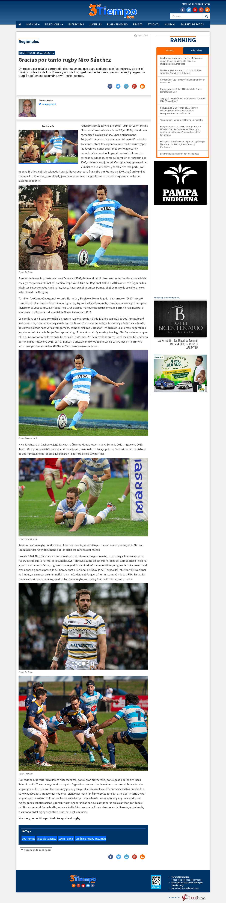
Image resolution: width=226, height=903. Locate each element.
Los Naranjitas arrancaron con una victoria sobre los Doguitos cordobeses (180, 72)
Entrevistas (76, 24)
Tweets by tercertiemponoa (167, 297)
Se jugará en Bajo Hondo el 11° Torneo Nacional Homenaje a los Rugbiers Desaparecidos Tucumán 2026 (179, 111)
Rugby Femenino (117, 24)
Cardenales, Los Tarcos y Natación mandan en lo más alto (182, 81)
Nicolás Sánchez (46, 838)
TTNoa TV (153, 24)
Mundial (170, 24)
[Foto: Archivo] (48, 146)
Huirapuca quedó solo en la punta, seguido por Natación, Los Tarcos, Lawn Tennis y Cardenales (182, 144)
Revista (137, 24)
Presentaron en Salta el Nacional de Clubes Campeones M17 (181, 90)
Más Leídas (196, 50)
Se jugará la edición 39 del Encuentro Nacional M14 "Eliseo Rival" (183, 100)
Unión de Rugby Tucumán (90, 838)
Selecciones (53, 24)
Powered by (174, 897)
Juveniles (95, 24)
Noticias (32, 24)
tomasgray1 (49, 104)
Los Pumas (28, 838)
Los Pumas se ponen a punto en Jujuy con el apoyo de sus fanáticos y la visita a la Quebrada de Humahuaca (181, 61)
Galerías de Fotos (192, 24)
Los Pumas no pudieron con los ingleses (179, 154)
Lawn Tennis (65, 838)
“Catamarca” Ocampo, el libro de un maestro (181, 120)
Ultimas (170, 50)
